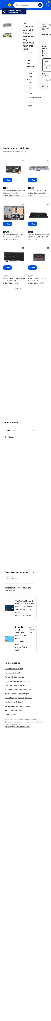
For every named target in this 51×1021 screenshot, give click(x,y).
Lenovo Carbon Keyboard (14, 669)
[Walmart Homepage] (9, 5)
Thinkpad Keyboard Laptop (14, 677)
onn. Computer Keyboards (14, 702)
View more (18, 288)
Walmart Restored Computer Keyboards (19, 689)
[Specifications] (33, 437)
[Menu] (4, 5)
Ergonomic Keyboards (12, 673)
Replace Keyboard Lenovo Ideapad (17, 694)
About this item (11, 422)
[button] (29, 63)
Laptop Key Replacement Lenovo (16, 685)
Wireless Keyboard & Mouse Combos (17, 681)
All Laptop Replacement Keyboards (17, 706)
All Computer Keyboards (13, 710)
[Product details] (33, 430)
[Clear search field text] (36, 5)
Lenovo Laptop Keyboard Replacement (18, 698)
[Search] (40, 5)
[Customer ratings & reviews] (33, 572)
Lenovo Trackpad (11, 714)
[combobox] (28, 5)
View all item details (35, 97)
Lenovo (25, 23)
